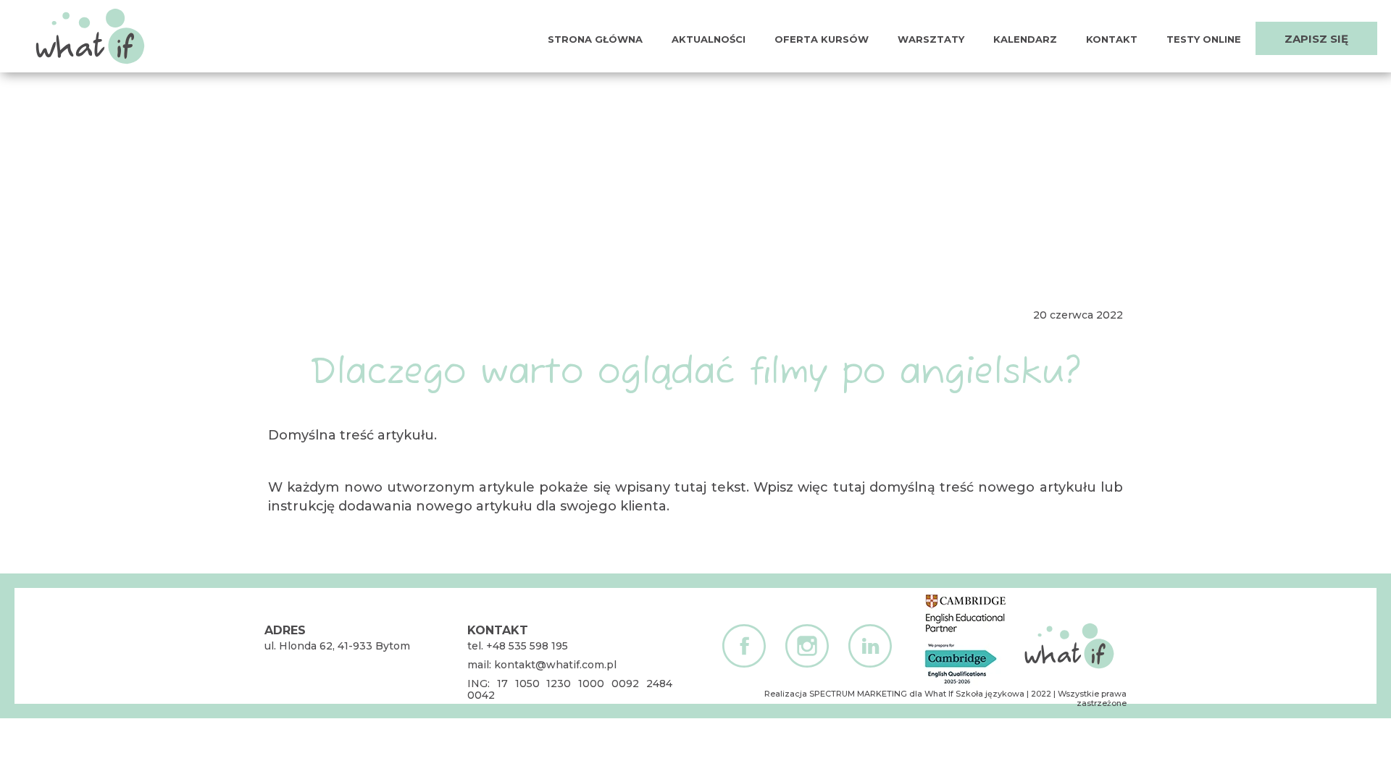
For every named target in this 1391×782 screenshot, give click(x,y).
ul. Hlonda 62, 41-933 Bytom (337, 645)
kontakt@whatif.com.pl (555, 664)
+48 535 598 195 (527, 645)
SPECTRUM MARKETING (858, 694)
